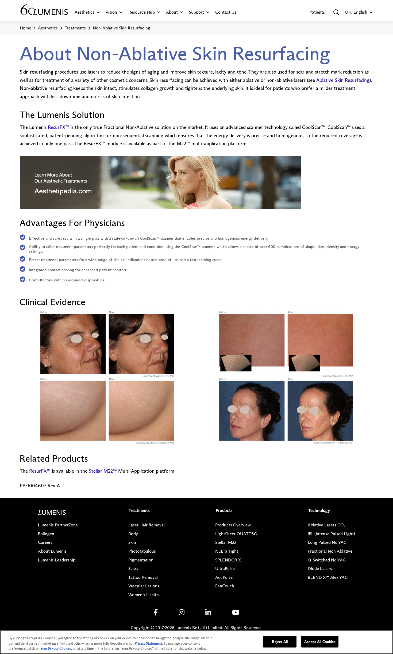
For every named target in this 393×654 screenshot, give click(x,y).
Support (196, 12)
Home (25, 27)
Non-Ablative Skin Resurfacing (121, 27)
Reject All (279, 641)
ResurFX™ (58, 127)
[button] (336, 12)
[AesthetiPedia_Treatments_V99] (160, 182)
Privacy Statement (148, 643)
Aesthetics (84, 12)
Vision (111, 12)
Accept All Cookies (320, 641)
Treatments (75, 27)
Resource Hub (141, 12)
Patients (317, 12)
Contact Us (226, 12)
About (172, 12)
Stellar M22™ (103, 471)
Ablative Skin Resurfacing (342, 80)
